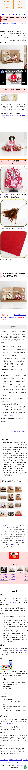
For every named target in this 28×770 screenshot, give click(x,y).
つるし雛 (6, 10)
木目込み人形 (20, 4)
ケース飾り (7, 7)
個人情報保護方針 (10, 762)
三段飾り (20, 1)
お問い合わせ (10, 723)
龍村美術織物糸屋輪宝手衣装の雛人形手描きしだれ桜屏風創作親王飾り (12, 577)
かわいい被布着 (4, 195)
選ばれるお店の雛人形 (5, 23)
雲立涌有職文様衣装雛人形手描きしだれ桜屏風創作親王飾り (20, 575)
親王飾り (14, 23)
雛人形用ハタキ (22, 228)
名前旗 (20, 7)
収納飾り (6, 4)
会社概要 (25, 760)
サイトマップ (19, 762)
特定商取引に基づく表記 (19, 650)
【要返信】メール (11, 602)
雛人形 (14, 525)
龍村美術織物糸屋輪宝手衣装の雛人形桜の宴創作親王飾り (3, 577)
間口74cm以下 (21, 23)
